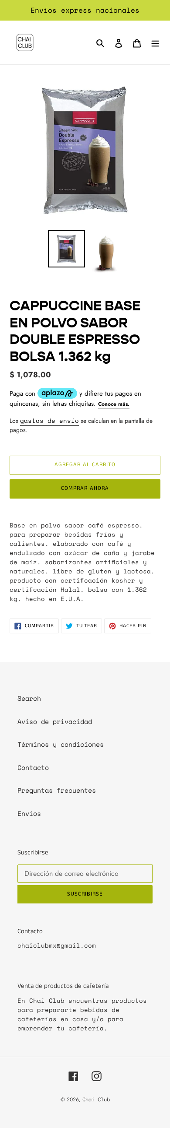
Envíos (29, 813)
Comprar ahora (85, 488)
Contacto (33, 767)
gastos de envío (49, 420)
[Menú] (155, 42)
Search (29, 698)
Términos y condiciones (60, 744)
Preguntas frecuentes (56, 790)
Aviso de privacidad (54, 721)
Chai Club (96, 1099)
